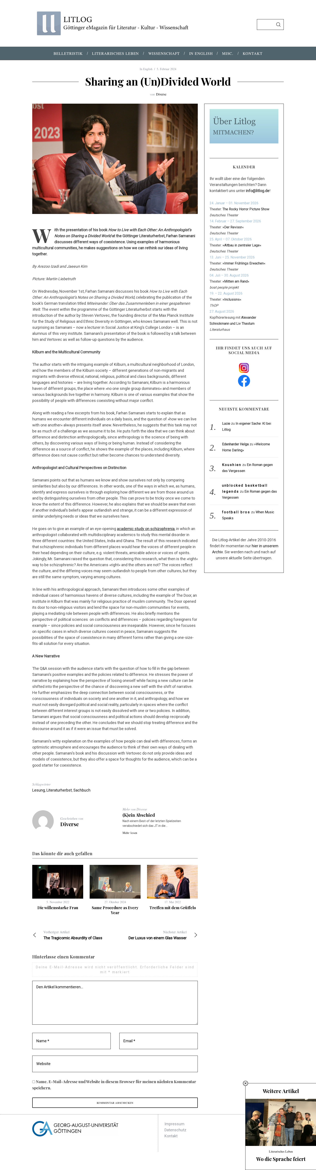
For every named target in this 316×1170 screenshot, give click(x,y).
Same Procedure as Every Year (115, 910)
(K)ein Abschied (139, 815)
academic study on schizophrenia (146, 528)
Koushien (232, 465)
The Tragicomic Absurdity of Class (72, 935)
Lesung (38, 790)
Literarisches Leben (281, 1151)
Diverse (161, 94)
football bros (236, 512)
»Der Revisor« (233, 227)
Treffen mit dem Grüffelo (172, 907)
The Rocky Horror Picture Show (245, 209)
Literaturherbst (59, 790)
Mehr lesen (130, 832)
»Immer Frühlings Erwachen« (243, 263)
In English (146, 69)
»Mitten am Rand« (235, 281)
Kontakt (171, 1136)
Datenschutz (175, 1130)
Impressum (174, 1124)
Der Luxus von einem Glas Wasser (158, 935)
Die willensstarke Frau (57, 907)
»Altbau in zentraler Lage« (241, 245)
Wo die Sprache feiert (280, 1159)
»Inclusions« (231, 299)
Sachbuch (82, 790)
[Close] (245, 1083)
